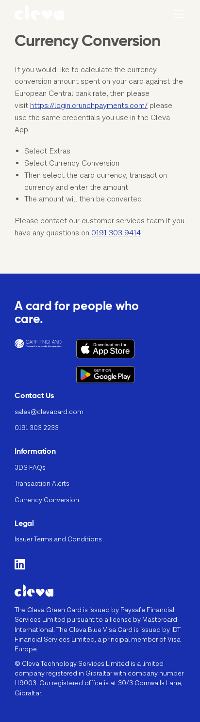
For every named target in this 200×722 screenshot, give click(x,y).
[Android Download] (115, 378)
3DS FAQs (30, 467)
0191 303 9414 (116, 233)
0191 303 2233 (37, 428)
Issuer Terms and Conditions (58, 539)
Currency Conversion (47, 500)
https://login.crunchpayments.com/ (89, 106)
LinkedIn (20, 564)
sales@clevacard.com (49, 412)
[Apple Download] (115, 352)
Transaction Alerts (42, 483)
